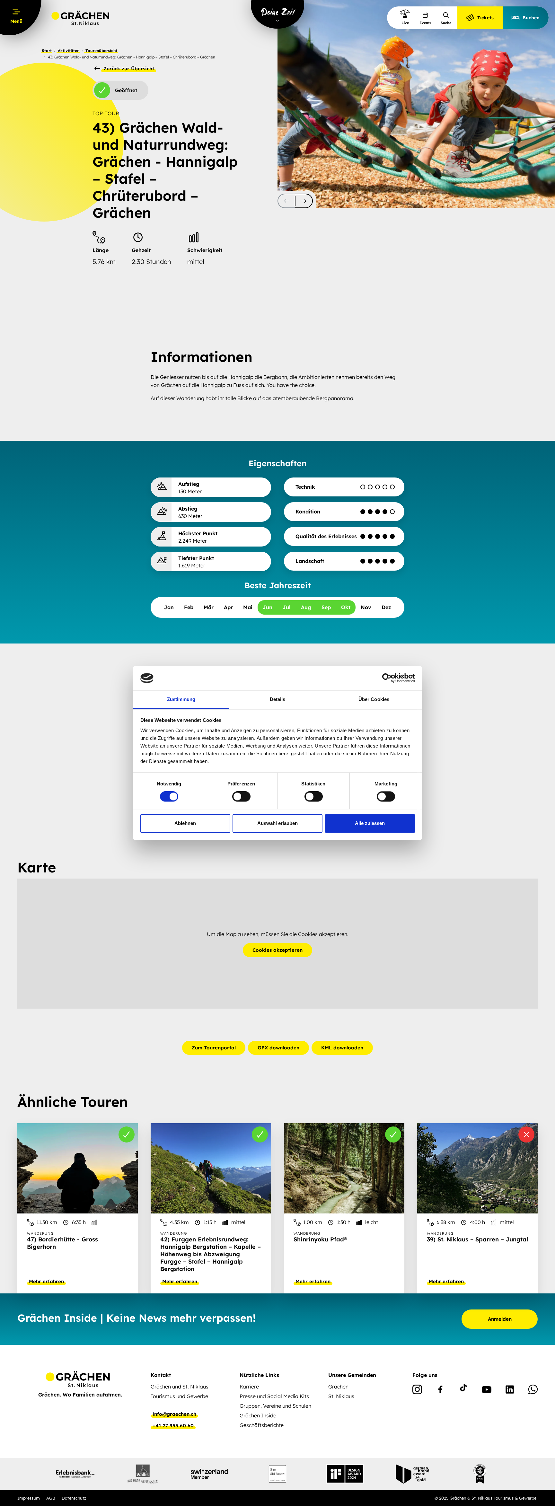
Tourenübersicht (101, 50)
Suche (446, 23)
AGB (50, 1498)
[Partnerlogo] (75, 1474)
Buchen (531, 18)
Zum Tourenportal (214, 1048)
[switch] (241, 797)
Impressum (28, 1498)
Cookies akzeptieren (277, 950)
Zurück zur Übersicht (128, 69)
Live (405, 23)
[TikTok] (463, 1391)
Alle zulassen (370, 823)
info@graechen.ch (174, 1414)
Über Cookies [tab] (373, 699)
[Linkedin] (510, 1391)
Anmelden (500, 1319)
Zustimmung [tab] (181, 699)
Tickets (485, 18)
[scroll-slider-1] (304, 201)
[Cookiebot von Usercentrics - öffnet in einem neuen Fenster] (387, 678)
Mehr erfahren (46, 1281)
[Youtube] (486, 1391)
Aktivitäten (68, 50)
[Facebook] (440, 1391)
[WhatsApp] (533, 1391)
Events (425, 23)
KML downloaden (342, 1048)
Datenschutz (74, 1498)
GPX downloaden (278, 1048)
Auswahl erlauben (277, 823)
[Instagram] (417, 1391)
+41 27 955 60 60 (173, 1426)
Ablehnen (185, 823)
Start (47, 50)
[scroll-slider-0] (286, 201)
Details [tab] (278, 699)
